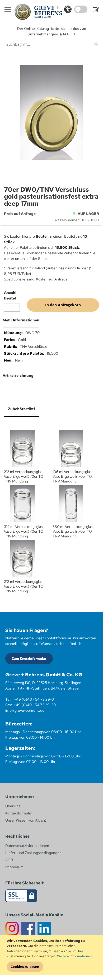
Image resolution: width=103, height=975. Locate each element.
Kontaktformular (18, 813)
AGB (9, 859)
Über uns (12, 806)
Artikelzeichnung (18, 375)
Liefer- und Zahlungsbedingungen (33, 852)
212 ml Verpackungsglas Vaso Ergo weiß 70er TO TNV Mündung (23, 476)
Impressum (14, 867)
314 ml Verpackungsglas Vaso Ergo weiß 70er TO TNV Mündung (23, 531)
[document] (52, 955)
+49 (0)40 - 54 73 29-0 (34, 699)
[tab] (51, 322)
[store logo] (38, 12)
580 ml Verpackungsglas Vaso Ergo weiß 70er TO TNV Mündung (72, 531)
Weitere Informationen (74, 956)
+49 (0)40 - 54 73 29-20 (35, 704)
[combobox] (51, 44)
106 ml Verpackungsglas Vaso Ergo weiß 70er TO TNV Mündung (72, 476)
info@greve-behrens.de (24, 710)
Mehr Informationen (21, 320)
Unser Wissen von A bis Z (25, 820)
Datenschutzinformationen (27, 845)
